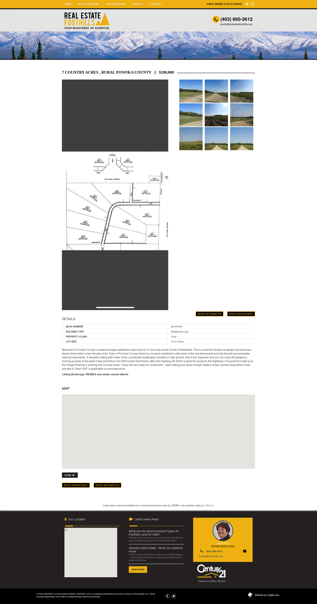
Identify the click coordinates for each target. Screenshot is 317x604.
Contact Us (156, 4)
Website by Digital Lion (267, 595)
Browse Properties (88, 4)
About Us (137, 4)
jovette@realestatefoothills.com (236, 24)
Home (68, 4)
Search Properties (116, 4)
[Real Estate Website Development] (250, 596)
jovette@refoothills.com (211, 556)
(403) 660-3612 (236, 19)
